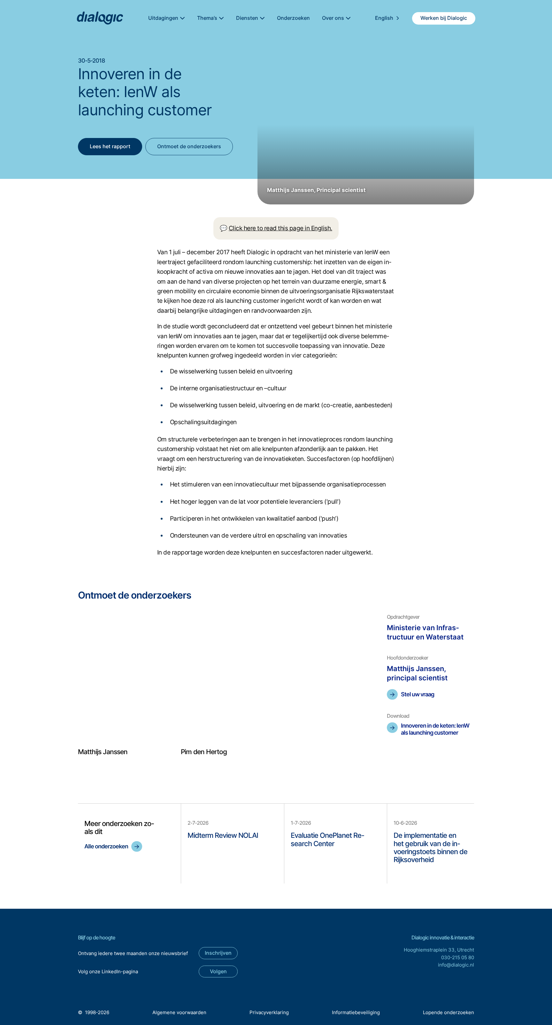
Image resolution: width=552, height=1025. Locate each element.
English (384, 18)
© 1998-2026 (93, 1012)
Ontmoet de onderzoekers (189, 146)
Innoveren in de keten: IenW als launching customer (435, 729)
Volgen (218, 971)
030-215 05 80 (457, 957)
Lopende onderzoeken (448, 1012)
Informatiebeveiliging (356, 1012)
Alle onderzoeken (106, 846)
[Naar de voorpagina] (99, 18)
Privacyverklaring (269, 1012)
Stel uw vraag (417, 694)
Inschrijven (218, 953)
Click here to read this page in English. (280, 228)
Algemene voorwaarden (179, 1012)
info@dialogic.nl (456, 965)
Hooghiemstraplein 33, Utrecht (439, 950)
